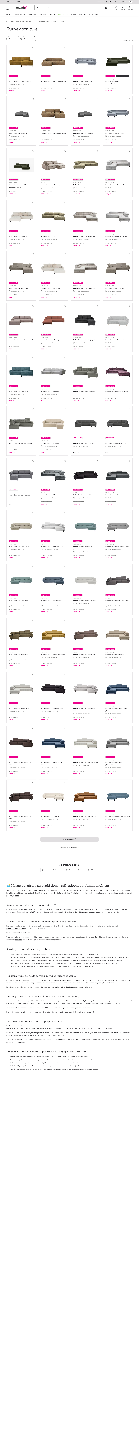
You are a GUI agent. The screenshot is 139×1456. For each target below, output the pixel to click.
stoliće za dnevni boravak (77, 912)
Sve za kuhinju (32, 14)
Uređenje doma (20, 14)
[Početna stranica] (7, 21)
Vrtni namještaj (71, 14)
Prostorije (52, 14)
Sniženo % (61, 14)
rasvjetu (18, 940)
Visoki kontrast (124, 2)
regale (98, 912)
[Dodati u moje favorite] (33, 48)
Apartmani (82, 14)
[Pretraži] (37, 7)
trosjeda (65, 893)
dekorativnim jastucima (15, 928)
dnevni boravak (40, 890)
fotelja (73, 893)
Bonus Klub (43, 14)
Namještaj (9, 14)
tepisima (118, 926)
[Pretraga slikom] (105, 7)
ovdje (17, 896)
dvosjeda (57, 893)
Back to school (93, 14)
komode (92, 912)
